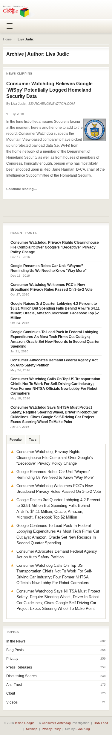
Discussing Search (21, 676)
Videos (12, 702)
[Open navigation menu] (10, 26)
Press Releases (19, 667)
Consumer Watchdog (56, 723)
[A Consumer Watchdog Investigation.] (19, 11)
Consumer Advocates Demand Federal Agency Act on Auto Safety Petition (54, 362)
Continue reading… (21, 189)
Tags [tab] (32, 439)
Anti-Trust (14, 684)
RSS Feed (101, 723)
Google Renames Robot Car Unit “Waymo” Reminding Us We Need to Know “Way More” (48, 268)
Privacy (12, 658)
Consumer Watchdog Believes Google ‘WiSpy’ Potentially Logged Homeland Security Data (49, 90)
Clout (10, 693)
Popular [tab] (16, 439)
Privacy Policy (51, 729)
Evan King (83, 729)
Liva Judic (18, 103)
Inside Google (24, 723)
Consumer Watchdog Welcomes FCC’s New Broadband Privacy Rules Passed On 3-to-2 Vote (51, 287)
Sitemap (31, 729)
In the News (15, 641)
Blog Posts (15, 650)
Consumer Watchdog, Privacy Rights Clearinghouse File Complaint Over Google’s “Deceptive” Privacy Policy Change (54, 247)
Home (7, 39)
